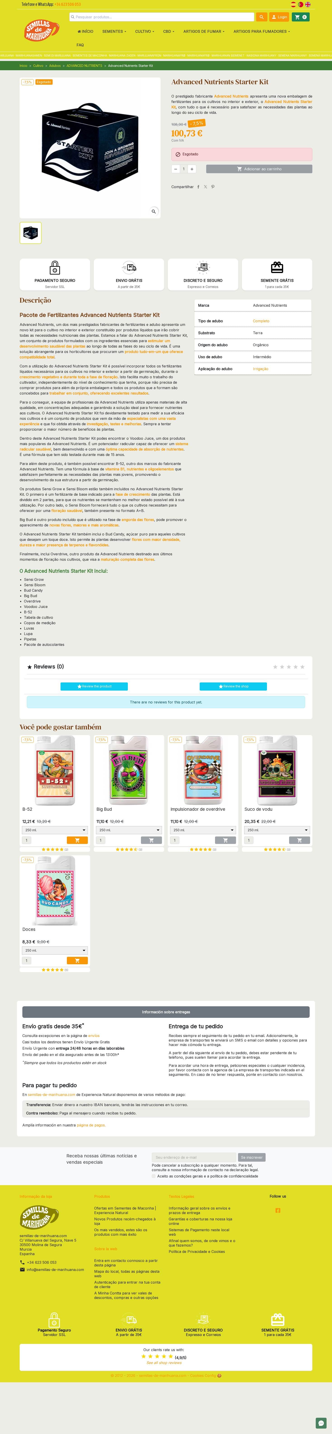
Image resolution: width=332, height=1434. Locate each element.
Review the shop (233, 686)
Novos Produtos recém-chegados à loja (125, 1221)
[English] (308, 4)
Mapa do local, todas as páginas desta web (126, 1273)
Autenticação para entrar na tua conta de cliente (127, 1284)
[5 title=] (302, 666)
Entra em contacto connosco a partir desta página (126, 1262)
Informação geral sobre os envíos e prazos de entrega (199, 1210)
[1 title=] (275, 666)
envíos (94, 1035)
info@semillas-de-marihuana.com (55, 1269)
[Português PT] (300, 4)
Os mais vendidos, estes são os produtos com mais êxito (120, 1232)
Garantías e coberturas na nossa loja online (200, 1221)
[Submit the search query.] (72, 17)
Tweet (205, 186)
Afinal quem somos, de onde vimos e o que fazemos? (202, 1242)
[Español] (293, 4)
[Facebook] (278, 1210)
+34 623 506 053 (41, 1262)
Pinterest (212, 186)
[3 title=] (289, 666)
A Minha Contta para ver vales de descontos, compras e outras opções (126, 1295)
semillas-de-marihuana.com (51, 1094)
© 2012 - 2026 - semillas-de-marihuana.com (148, 1375)
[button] (279, 17)
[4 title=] (295, 666)
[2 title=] (282, 666)
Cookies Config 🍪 (206, 1375)
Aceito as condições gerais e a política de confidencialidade (207, 1176)
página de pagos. (91, 1125)
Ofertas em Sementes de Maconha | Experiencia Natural (125, 1210)
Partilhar (198, 186)
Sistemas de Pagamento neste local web (199, 1232)
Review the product (94, 686)
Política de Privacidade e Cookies (197, 1251)
